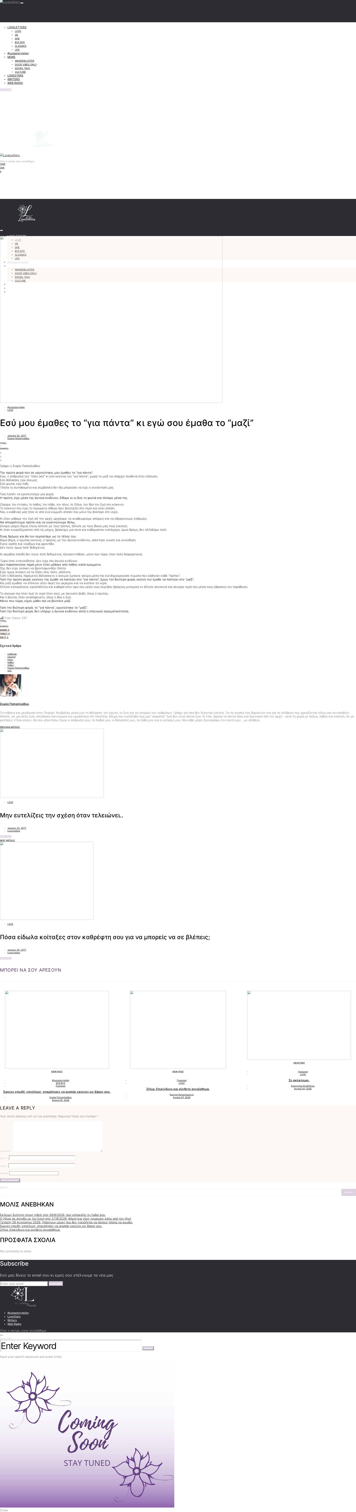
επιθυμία (12, 654)
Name (4, 1158)
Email (3, 1166)
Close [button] (4, 1510)
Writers (12, 1320)
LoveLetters (13, 830)
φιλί (9, 670)
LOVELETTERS (17, 27)
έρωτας (11, 656)
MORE (11, 57)
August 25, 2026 (60, 1100)
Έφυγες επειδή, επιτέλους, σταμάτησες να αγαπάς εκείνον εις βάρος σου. (57, 1092)
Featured (60, 1086)
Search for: (6, 1338)
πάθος (10, 662)
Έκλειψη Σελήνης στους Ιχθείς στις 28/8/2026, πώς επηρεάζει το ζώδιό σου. (53, 1215)
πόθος (10, 665)
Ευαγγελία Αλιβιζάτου (303, 1086)
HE (16, 34)
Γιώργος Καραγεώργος (182, 1094)
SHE (17, 38)
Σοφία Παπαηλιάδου (18, 438)
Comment (6, 1151)
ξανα (10, 659)
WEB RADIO (15, 83)
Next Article (7, 840)
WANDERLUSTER (24, 60)
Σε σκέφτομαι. (299, 1080)
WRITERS (13, 79)
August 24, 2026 (303, 1088)
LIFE (17, 49)
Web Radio (14, 1324)
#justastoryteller (18, 53)
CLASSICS (20, 45)
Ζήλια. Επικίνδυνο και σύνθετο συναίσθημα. (178, 1089)
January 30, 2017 (16, 435)
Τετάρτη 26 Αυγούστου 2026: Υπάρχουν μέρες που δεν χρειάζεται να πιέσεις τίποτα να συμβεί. (66, 1222)
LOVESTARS (15, 75)
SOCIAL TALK (22, 68)
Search (4, 1187)
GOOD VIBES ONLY (26, 64)
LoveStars (14, 1316)
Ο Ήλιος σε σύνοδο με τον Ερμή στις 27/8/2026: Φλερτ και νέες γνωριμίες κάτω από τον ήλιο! (65, 1218)
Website (4, 1173)
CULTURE (20, 71)
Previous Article (10, 727)
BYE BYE (20, 42)
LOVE (18, 31)
